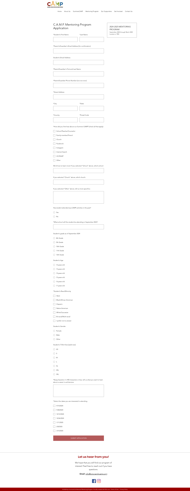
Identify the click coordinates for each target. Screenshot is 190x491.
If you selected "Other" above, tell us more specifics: (71, 189)
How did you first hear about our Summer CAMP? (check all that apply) (78, 127)
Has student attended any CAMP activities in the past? (72, 208)
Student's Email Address (61, 58)
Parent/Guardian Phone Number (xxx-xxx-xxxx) (70, 81)
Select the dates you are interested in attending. (70, 401)
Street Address (58, 92)
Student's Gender (59, 326)
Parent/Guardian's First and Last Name (67, 69)
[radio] (78, 212)
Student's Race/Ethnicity (62, 291)
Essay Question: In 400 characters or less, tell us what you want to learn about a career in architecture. (78, 381)
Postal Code (84, 115)
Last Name (84, 35)
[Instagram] (99, 481)
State (82, 104)
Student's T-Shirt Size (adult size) (64, 345)
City (55, 104)
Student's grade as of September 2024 (66, 234)
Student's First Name (61, 35)
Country (56, 115)
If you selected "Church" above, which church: (69, 177)
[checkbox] (78, 131)
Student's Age (58, 260)
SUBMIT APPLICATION (79, 438)
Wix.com (107, 489)
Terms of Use (114, 489)
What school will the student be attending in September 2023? (75, 222)
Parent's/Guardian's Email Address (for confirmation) (72, 46)
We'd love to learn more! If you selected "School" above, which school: (78, 166)
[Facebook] (94, 481)
